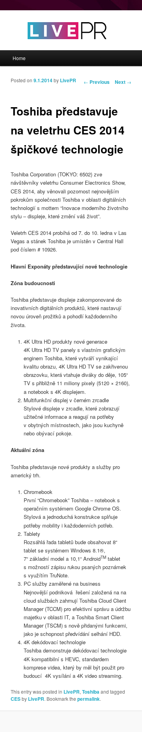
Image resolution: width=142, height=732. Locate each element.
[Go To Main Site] (53, 46)
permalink (88, 698)
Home (19, 58)
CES (16, 698)
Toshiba (90, 691)
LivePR (68, 80)
